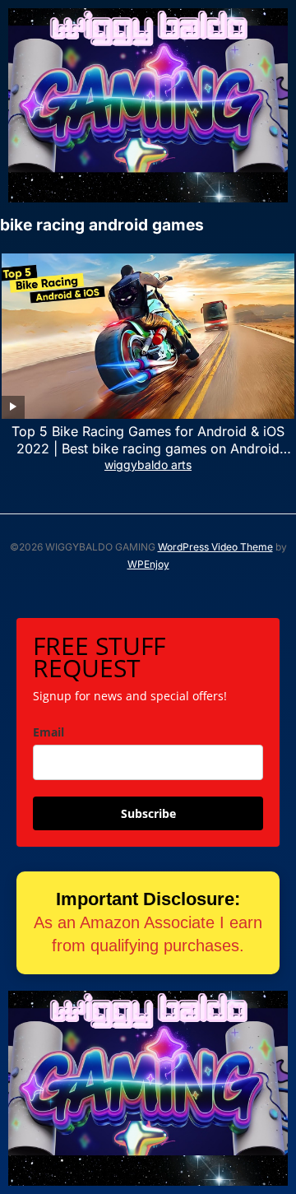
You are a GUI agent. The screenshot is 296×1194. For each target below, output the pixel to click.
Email (48, 732)
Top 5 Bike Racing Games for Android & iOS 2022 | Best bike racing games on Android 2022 (148, 448)
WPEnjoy (148, 564)
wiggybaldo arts (148, 465)
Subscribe (148, 813)
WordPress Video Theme (215, 547)
